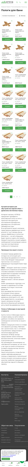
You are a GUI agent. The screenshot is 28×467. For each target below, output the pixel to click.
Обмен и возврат (20, 435)
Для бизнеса (18, 437)
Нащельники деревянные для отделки (20, 394)
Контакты (17, 430)
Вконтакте (4, 428)
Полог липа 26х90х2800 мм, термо (19, 54)
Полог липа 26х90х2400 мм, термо (6, 78)
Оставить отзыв (5, 442)
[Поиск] (17, 2)
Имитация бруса (19, 401)
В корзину (7, 39)
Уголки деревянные (21, 384)
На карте (11, 384)
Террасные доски (20, 404)
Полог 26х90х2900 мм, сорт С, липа (6, 142)
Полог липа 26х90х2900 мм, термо (6, 54)
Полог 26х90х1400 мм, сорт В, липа (20, 162)
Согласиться (6, 458)
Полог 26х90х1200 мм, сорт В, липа (20, 99)
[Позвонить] (20, 2)
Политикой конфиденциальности (9, 455)
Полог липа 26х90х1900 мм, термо (19, 31)
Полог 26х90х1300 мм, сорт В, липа (7, 183)
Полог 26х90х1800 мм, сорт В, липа (7, 119)
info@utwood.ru (5, 401)
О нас (16, 428)
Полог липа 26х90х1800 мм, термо (6, 31)
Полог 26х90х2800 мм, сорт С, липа (19, 120)
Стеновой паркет (20, 379)
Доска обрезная (19, 412)
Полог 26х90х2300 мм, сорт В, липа (7, 99)
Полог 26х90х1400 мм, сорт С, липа (7, 162)
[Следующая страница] (20, 197)
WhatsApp (4, 432)
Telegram (4, 430)
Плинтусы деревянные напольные (18, 388)
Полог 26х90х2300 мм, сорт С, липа (20, 141)
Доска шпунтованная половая (19, 408)
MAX (2, 435)
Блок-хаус (17, 420)
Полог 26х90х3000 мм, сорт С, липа (20, 75)
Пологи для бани (20, 382)
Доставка (17, 432)
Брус (16, 418)
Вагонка (17, 377)
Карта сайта (4, 404)
